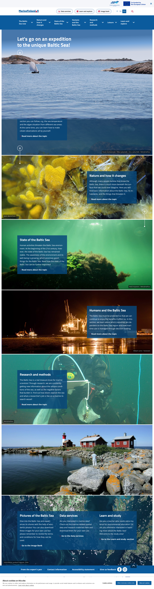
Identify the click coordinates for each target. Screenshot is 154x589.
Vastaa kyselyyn (14, 573)
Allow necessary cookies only (125, 583)
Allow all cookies (144, 583)
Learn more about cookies (26, 585)
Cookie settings (107, 583)
